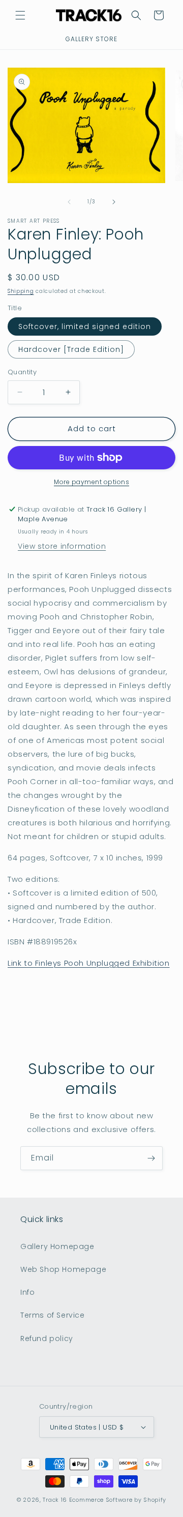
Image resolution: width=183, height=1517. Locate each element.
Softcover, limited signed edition (84, 326)
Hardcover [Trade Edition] (71, 349)
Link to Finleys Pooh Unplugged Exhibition (89, 963)
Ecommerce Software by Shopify (117, 1500)
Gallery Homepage (57, 1246)
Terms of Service (52, 1315)
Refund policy (46, 1338)
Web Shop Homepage (63, 1269)
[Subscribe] (151, 1158)
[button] (20, 15)
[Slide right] (114, 202)
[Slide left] (69, 202)
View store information (62, 546)
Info (27, 1292)
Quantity (22, 372)
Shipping (21, 291)
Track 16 (55, 1500)
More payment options (91, 482)
